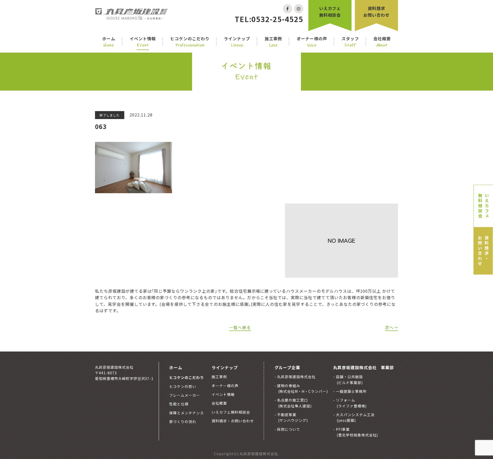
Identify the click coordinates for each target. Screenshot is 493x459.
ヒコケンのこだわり (190, 41)
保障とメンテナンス (186, 412)
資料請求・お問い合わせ (483, 251)
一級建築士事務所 (351, 391)
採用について (288, 429)
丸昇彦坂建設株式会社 (296, 376)
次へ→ (391, 327)
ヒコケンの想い (182, 386)
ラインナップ (237, 41)
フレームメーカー (184, 395)
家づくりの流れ (182, 421)
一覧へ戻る (240, 327)
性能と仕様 (178, 403)
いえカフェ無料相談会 (330, 11)
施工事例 (273, 41)
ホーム (108, 41)
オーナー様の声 (312, 41)
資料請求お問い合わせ (376, 11)
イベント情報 (143, 41)
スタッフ (350, 41)
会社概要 (382, 41)
